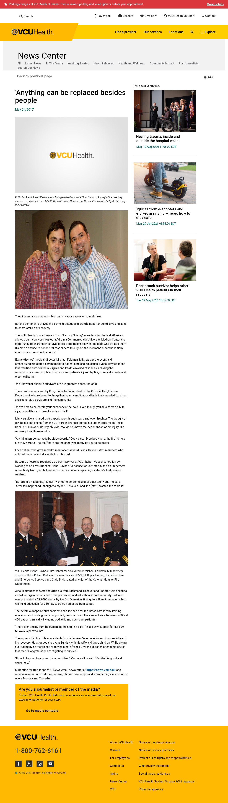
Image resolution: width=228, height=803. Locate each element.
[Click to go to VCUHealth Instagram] (40, 764)
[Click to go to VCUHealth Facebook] (18, 764)
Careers (127, 16)
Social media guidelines (154, 773)
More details (215, 4)
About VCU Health (121, 742)
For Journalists (189, 63)
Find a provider (125, 32)
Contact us (117, 765)
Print (210, 77)
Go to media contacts (42, 710)
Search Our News (28, 67)
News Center (118, 781)
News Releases (104, 63)
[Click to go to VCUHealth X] (29, 763)
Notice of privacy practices (156, 750)
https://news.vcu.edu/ (101, 670)
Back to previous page (34, 76)
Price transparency (151, 789)
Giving (114, 773)
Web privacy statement (154, 765)
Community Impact (162, 63)
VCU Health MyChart (181, 16)
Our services (153, 32)
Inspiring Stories (78, 63)
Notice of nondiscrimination (157, 742)
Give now (150, 16)
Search (28, 16)
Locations (176, 32)
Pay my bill (104, 16)
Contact (210, 16)
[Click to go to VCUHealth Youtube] (50, 764)
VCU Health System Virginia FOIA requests (167, 781)
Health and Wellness (131, 63)
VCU (113, 789)
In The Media (54, 63)
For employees (120, 758)
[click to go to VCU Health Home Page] (32, 32)
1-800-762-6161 (38, 751)
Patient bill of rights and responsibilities (165, 758)
